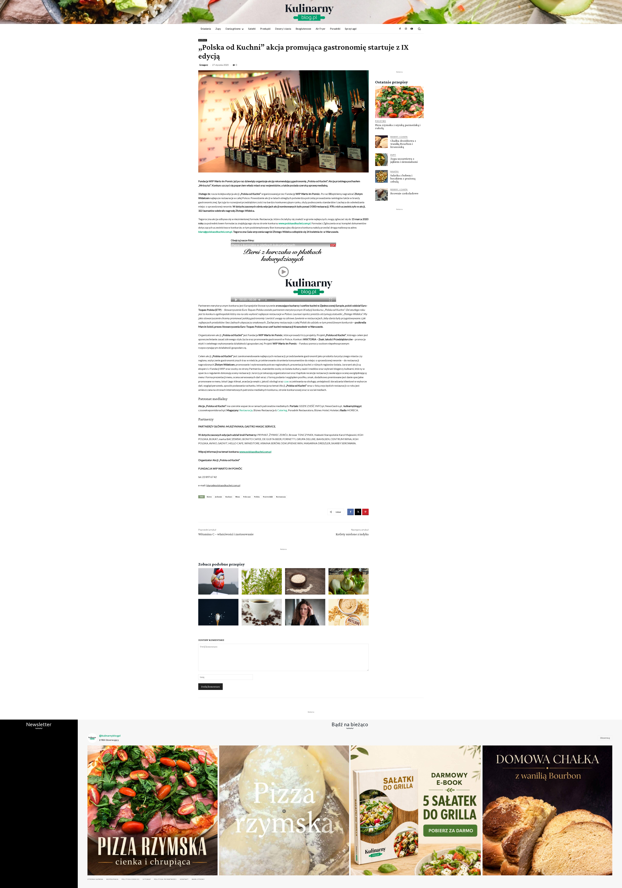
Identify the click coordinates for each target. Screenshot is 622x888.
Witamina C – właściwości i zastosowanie (225, 534)
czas (286, 381)
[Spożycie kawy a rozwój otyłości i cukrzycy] (262, 612)
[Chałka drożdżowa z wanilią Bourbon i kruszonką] (381, 141)
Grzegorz (203, 65)
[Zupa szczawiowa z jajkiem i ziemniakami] (381, 159)
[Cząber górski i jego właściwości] (262, 581)
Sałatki (394, 171)
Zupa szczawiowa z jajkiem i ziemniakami (404, 160)
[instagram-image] (152, 810)
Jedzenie (218, 497)
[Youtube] (412, 29)
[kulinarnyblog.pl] (309, 12)
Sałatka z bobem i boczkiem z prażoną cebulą (402, 178)
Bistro (209, 497)
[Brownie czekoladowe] (381, 194)
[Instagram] (406, 29)
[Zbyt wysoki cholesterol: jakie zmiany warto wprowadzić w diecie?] (218, 581)
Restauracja (246, 410)
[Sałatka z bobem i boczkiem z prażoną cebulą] (381, 176)
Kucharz (228, 497)
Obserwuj (605, 738)
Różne (202, 40)
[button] (419, 28)
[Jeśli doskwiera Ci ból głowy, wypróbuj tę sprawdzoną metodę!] (305, 612)
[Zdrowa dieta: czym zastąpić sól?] (218, 612)
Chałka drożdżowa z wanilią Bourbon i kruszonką (403, 144)
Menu (237, 497)
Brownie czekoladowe (404, 193)
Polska (257, 497)
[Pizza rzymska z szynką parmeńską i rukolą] (399, 102)
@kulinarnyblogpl (110, 735)
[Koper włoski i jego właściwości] (348, 581)
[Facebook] (400, 29)
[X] (358, 512)
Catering (282, 410)
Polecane (247, 497)
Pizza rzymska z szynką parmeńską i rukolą (397, 126)
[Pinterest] (365, 512)
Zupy (393, 155)
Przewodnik (268, 497)
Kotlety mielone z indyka (352, 534)
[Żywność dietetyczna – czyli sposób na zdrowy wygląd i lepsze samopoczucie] (348, 612)
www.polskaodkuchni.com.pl (295, 223)
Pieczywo (380, 121)
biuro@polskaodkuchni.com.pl (215, 231)
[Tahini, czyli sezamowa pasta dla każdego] (305, 581)
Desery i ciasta (399, 137)
